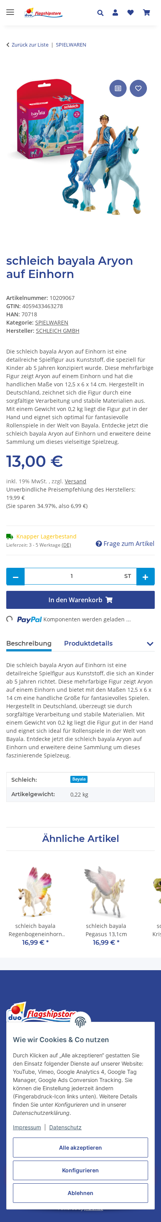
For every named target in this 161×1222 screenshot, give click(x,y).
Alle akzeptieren (80, 1147)
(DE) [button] (66, 545)
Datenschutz (65, 1127)
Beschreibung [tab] (29, 643)
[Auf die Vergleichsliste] (118, 88)
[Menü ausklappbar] (10, 9)
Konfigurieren (80, 1170)
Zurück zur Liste (30, 44)
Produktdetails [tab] (88, 643)
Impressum (27, 1127)
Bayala (79, 779)
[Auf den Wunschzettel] (138, 88)
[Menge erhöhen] (145, 576)
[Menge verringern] (16, 576)
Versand (75, 481)
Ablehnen (80, 1193)
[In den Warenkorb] (12, 69)
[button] (102, 13)
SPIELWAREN (51, 322)
